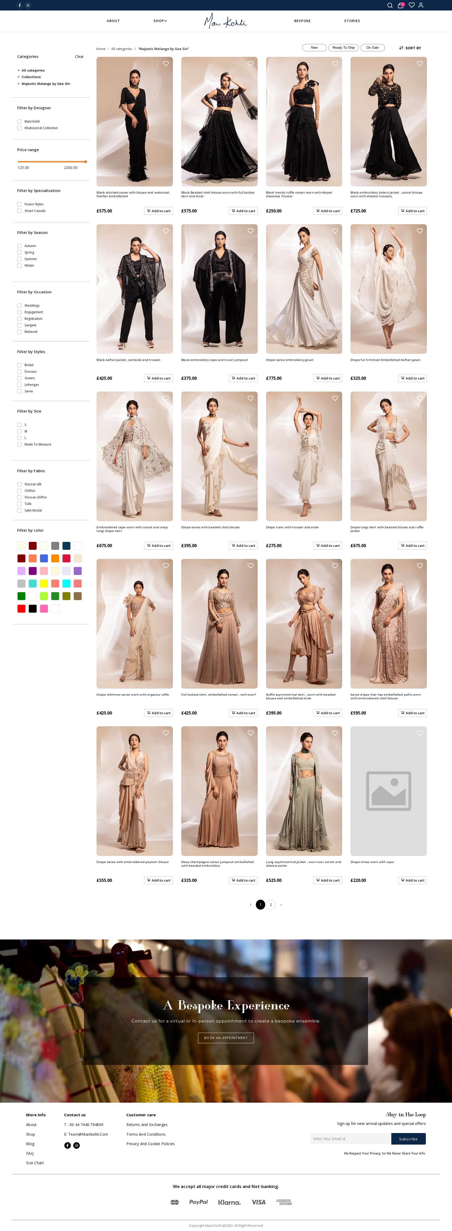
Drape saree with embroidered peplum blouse (132, 862)
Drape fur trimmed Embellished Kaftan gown (385, 360)
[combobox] (414, 48)
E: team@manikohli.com (86, 1134)
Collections (31, 77)
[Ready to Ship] (343, 48)
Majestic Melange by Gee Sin (45, 84)
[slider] (85, 161)
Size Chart (35, 1162)
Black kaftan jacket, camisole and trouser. (129, 360)
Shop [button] (159, 20)
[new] (314, 48)
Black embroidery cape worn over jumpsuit (214, 360)
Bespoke (302, 20)
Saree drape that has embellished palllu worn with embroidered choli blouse (386, 696)
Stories (352, 20)
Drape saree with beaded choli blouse (210, 527)
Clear (79, 56)
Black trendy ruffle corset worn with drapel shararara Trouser (299, 194)
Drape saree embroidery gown (289, 360)
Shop (30, 1134)
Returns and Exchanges (147, 1124)
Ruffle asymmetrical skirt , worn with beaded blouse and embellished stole (301, 696)
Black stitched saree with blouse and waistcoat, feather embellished (133, 194)
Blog (30, 1143)
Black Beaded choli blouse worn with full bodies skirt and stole (218, 194)
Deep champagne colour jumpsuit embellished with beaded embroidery (217, 863)
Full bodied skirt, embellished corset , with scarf (218, 694)
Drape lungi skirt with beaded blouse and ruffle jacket (387, 529)
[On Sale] (372, 48)
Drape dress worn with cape (372, 862)
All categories (33, 70)
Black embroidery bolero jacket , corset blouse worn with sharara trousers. (386, 194)
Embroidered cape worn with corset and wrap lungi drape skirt (132, 529)
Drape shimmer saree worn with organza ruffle (133, 694)
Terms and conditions (146, 1134)
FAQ (30, 1153)
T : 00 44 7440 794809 (83, 1124)
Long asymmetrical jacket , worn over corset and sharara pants (303, 863)
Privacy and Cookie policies (150, 1143)
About (113, 20)
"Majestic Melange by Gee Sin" (163, 48)
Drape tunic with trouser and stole (292, 527)
